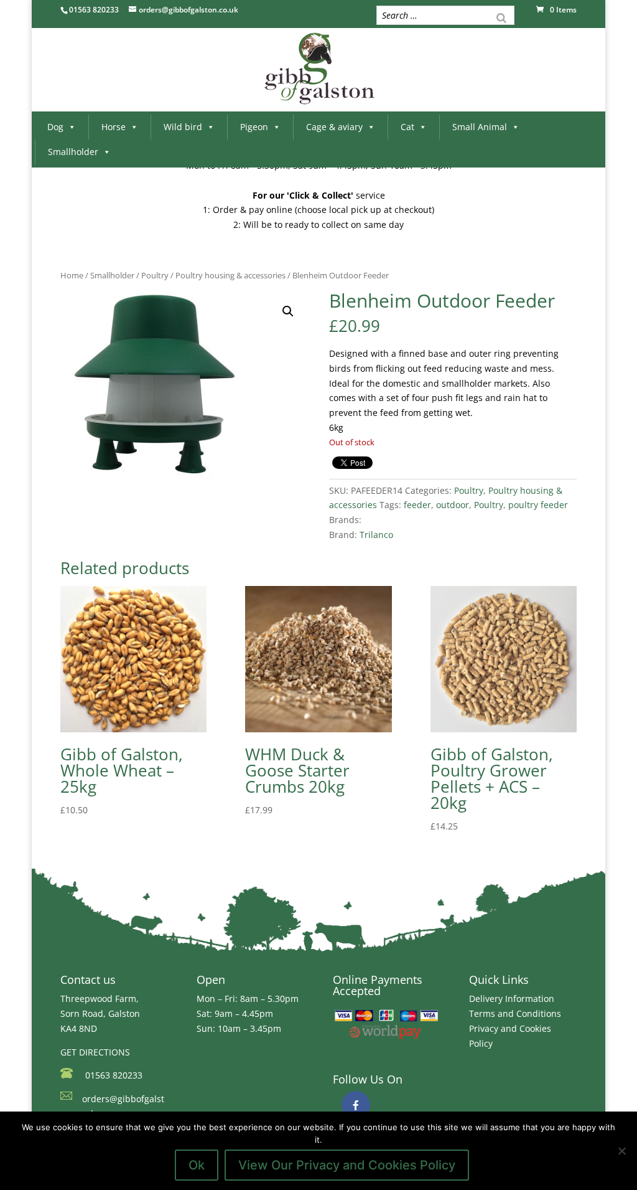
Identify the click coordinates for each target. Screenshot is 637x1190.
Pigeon (254, 127)
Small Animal (479, 127)
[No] (621, 1151)
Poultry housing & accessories (230, 275)
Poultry (155, 275)
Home (71, 275)
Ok (196, 1165)
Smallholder (73, 152)
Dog (55, 127)
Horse (113, 127)
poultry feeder (538, 505)
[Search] (501, 16)
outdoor (452, 505)
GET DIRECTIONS (95, 1052)
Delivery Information (511, 998)
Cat (407, 127)
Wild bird (183, 127)
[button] (288, 311)
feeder (417, 505)
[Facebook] (356, 1105)
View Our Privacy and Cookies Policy (346, 1165)
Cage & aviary (334, 127)
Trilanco (376, 535)
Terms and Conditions (515, 1013)
